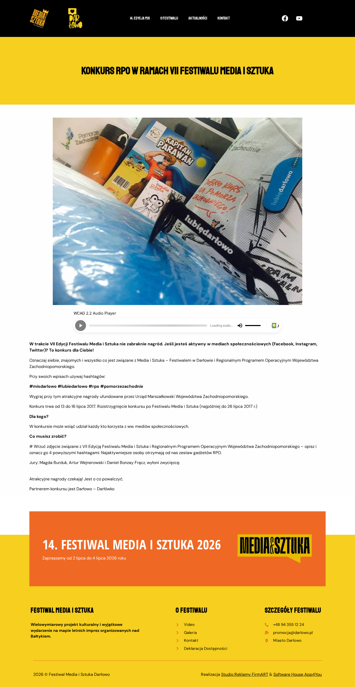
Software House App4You (297, 674)
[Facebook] (284, 18)
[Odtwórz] (80, 325)
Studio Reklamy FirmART (244, 674)
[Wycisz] (240, 325)
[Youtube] (299, 18)
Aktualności (197, 18)
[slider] (148, 326)
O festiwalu (169, 18)
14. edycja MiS (140, 18)
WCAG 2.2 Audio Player (95, 313)
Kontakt (224, 18)
